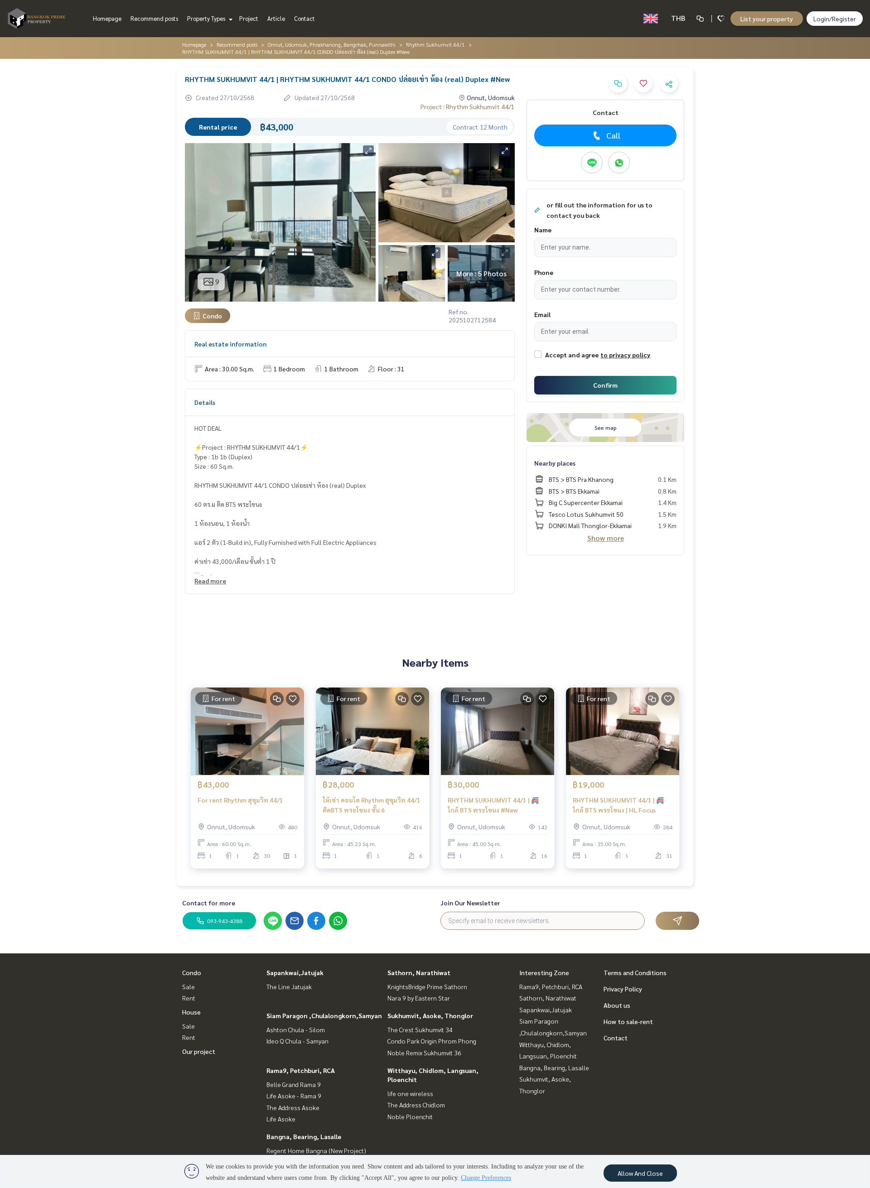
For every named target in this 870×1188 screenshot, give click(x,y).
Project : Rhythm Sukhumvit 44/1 (467, 106)
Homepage (107, 18)
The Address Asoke (292, 1107)
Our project (198, 1051)
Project (248, 18)
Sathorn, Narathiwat (418, 972)
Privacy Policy (623, 989)
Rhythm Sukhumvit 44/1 (435, 44)
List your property (766, 18)
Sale (188, 986)
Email (542, 314)
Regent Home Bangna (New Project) (316, 1150)
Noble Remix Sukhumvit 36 (424, 1053)
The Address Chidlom (416, 1105)
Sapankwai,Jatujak (295, 972)
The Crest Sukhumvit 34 (420, 1029)
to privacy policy (625, 355)
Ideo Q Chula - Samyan (297, 1041)
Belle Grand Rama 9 (293, 1084)
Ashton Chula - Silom (295, 1029)
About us (617, 1005)
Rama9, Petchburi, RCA (300, 1070)
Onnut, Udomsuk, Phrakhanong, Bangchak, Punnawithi (332, 44)
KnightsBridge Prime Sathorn (427, 986)
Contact (304, 18)
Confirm (605, 385)
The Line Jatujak (289, 986)
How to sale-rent (628, 1021)
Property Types (207, 18)
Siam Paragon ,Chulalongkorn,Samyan (324, 1015)
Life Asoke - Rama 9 (293, 1096)
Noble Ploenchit (410, 1116)
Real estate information (230, 344)
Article (276, 18)
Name (542, 230)
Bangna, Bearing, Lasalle (303, 1136)
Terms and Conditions (635, 972)
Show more (605, 538)
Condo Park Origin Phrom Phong (431, 1041)
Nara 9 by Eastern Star (418, 998)
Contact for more (208, 903)
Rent (188, 998)
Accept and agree (572, 355)
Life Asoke (280, 1119)
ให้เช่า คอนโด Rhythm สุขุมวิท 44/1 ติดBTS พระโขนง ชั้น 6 (371, 805)
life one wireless (410, 1093)
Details (204, 402)
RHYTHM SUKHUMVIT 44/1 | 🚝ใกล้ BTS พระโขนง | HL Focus (618, 805)
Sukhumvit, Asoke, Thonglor (430, 1015)
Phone (543, 272)
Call (613, 135)
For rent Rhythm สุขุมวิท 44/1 (240, 800)
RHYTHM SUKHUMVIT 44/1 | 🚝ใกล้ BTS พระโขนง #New (493, 805)
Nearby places (554, 463)
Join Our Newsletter (470, 903)
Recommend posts (154, 18)
